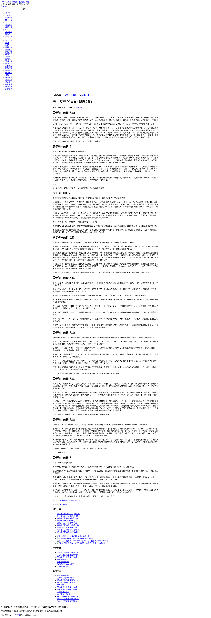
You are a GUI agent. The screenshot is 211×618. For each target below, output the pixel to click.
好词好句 (8, 87)
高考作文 (8, 63)
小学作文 (8, 15)
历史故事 (8, 89)
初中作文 (8, 18)
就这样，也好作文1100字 (66, 582)
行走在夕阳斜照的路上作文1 (68, 599)
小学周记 (8, 32)
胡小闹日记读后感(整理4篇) (67, 516)
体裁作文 (75, 95)
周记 (7, 43)
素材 (9, 2)
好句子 (8, 75)
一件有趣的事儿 (63, 566)
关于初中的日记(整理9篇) (67, 527)
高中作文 (8, 20)
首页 (66, 95)
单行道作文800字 (63, 594)
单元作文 (8, 50)
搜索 (24, 9)
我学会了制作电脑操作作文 (67, 552)
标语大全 (8, 80)
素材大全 (8, 66)
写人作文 (8, 22)
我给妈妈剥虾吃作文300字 (67, 601)
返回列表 (63, 504)
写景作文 (8, 25)
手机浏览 (79, 107)
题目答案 (25, 2)
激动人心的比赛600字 (65, 564)
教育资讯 (18, 2)
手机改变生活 (62, 559)
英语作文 (8, 40)
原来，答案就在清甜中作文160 (69, 596)
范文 (13, 2)
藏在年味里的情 (63, 562)
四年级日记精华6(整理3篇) (67, 518)
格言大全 (8, 84)
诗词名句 (8, 73)
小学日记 (8, 29)
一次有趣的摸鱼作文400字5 (67, 555)
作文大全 (4, 2)
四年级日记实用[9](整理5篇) (68, 525)
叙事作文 (8, 27)
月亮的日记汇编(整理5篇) (67, 523)
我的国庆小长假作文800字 (67, 557)
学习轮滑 (60, 585)
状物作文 (8, 57)
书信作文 (8, 36)
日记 (7, 45)
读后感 (8, 34)
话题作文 (8, 47)
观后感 (8, 59)
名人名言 (8, 82)
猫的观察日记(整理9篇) (66, 521)
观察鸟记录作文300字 (65, 578)
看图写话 (8, 54)
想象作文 (8, 52)
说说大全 (8, 77)
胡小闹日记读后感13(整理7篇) (71, 500)
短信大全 (8, 70)
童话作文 (8, 61)
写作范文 (8, 68)
